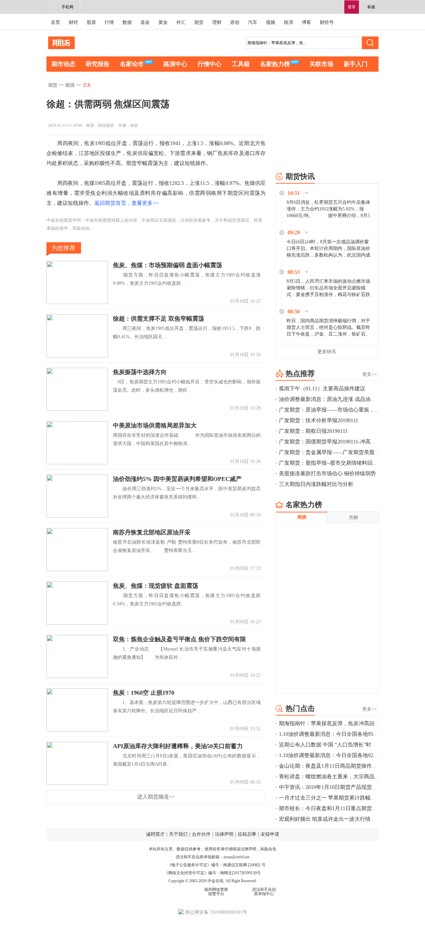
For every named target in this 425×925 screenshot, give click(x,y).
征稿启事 (247, 834)
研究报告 (98, 64)
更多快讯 (326, 351)
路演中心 (175, 64)
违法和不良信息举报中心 (264, 891)
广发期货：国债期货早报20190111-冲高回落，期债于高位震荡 (351, 441)
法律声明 (224, 834)
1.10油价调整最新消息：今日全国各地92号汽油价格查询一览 (350, 755)
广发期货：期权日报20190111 (313, 431)
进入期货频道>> (156, 797)
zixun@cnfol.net (236, 857)
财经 (73, 22)
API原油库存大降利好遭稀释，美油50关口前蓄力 (178, 746)
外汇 (181, 22)
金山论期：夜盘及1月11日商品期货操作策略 (330, 766)
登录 (352, 7)
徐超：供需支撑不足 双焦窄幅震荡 (158, 318)
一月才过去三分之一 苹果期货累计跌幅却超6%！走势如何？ (349, 798)
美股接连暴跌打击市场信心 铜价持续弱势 (327, 473)
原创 (234, 22)
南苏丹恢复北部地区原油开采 (152, 532)
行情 (109, 22)
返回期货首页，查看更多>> (126, 203)
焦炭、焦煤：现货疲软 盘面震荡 (155, 585)
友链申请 (270, 834)
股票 (91, 22)
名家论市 (132, 64)
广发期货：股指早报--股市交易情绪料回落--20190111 (340, 463)
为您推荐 (63, 248)
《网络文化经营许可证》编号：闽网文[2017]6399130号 (212, 873)
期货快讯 (300, 176)
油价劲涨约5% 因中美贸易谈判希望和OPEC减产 (177, 479)
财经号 (327, 22)
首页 (55, 22)
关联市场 (321, 64)
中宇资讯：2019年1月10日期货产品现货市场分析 (336, 787)
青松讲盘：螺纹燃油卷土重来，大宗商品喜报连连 (337, 776)
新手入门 (356, 64)
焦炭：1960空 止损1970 (143, 692)
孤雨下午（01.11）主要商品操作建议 (322, 388)
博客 (306, 22)
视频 (270, 22)
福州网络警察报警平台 (216, 891)
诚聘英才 (155, 834)
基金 (145, 22)
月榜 (353, 517)
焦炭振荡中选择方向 (140, 372)
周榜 (301, 517)
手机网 (67, 7)
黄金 (163, 22)
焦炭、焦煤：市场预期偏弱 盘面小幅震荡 (167, 265)
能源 (70, 85)
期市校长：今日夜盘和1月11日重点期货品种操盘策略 (341, 808)
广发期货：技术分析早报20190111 (318, 420)
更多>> (369, 374)
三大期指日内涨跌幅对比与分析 (316, 484)
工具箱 (241, 64)
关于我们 (178, 834)
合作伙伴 (201, 834)
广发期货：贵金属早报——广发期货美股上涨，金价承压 (345, 452)
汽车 (252, 22)
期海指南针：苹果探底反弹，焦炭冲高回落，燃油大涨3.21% (349, 723)
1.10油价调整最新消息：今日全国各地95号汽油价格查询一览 (350, 734)
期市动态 (63, 64)
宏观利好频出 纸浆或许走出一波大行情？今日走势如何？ (346, 819)
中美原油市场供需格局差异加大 (155, 425)
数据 (127, 22)
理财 (216, 22)
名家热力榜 (275, 64)
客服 (371, 7)
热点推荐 (300, 373)
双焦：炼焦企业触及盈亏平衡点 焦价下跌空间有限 (179, 639)
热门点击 (300, 708)
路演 (288, 22)
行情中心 (209, 64)
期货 (199, 22)
